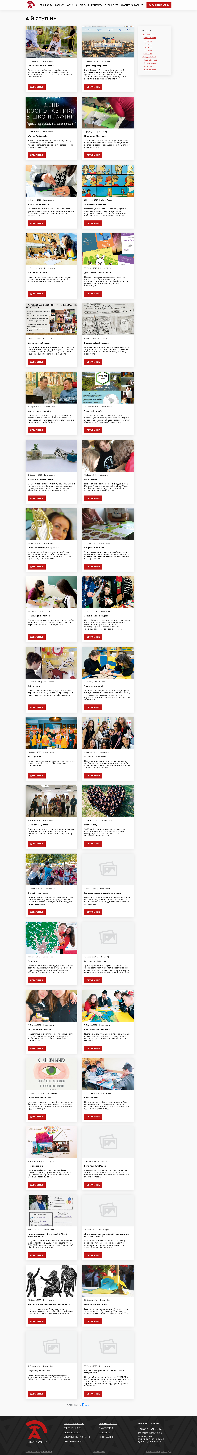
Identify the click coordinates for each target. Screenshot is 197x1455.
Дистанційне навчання (77, 1437)
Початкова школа (74, 1424)
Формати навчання (66, 5)
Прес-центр (111, 5)
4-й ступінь (148, 50)
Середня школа (72, 1428)
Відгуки (84, 5)
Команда (104, 1432)
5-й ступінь (148, 54)
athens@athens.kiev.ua (150, 1433)
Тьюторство (106, 1428)
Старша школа (72, 1432)
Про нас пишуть (150, 63)
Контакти (96, 5)
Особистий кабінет (131, 5)
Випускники (149, 66)
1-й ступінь (148, 41)
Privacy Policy (99, 1452)
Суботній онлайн (73, 1441)
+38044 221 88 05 (150, 1428)
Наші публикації (150, 60)
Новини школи (150, 38)
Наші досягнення (149, 57)
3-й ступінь (148, 47)
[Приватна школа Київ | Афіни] (31, 5)
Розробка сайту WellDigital (158, 1452)
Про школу (45, 5)
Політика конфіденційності (39, 1452)
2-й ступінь (148, 44)
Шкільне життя (148, 35)
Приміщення (106, 1437)
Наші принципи (108, 1424)
